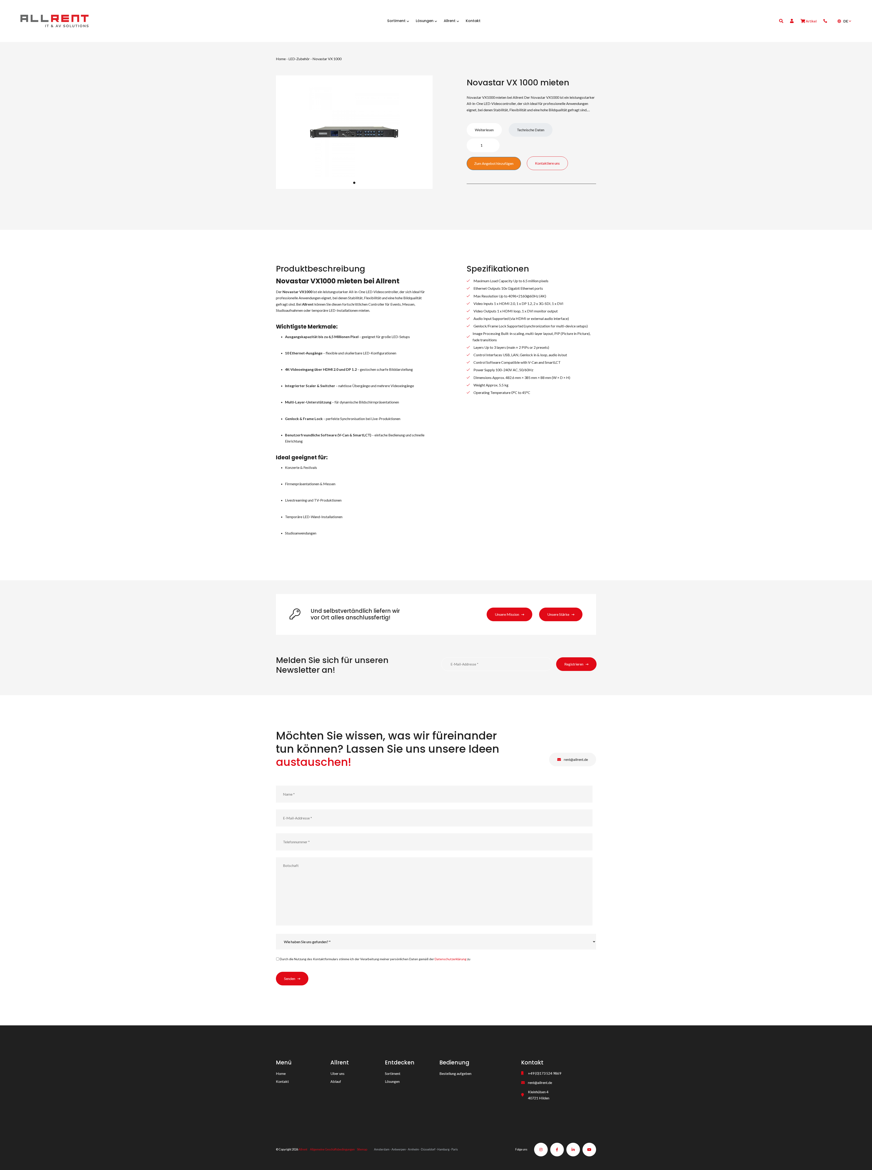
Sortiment (392, 1073)
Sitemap (362, 1149)
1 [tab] (354, 183)
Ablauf (335, 1081)
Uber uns (337, 1073)
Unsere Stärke (558, 614)
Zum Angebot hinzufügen (493, 163)
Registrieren (573, 664)
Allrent (303, 1149)
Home (281, 59)
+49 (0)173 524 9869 (544, 1073)
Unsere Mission (507, 614)
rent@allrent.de (575, 759)
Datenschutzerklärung (450, 959)
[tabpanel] (354, 132)
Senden (289, 978)
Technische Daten (530, 130)
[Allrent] (54, 20)
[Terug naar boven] (863, 1161)
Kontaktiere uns (547, 163)
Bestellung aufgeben (455, 1073)
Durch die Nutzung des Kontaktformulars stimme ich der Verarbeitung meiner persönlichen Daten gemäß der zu (375, 959)
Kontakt (282, 1081)
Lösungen (392, 1081)
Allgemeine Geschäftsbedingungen (332, 1149)
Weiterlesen (484, 130)
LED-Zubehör (299, 59)
